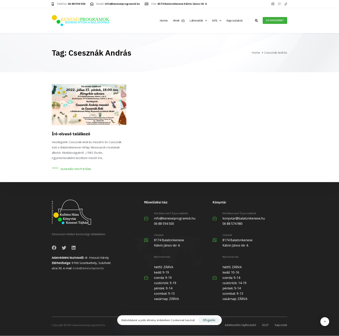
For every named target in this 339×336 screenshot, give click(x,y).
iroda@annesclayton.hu (88, 268)
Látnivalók (196, 20)
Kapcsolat (281, 325)
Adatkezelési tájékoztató (240, 325)
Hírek (176, 20)
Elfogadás (209, 320)
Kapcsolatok (234, 20)
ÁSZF (265, 325)
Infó (214, 20)
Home (164, 20)
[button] (256, 20)
